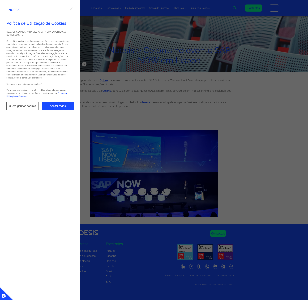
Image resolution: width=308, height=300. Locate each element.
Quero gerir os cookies (22, 106)
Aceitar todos (58, 106)
